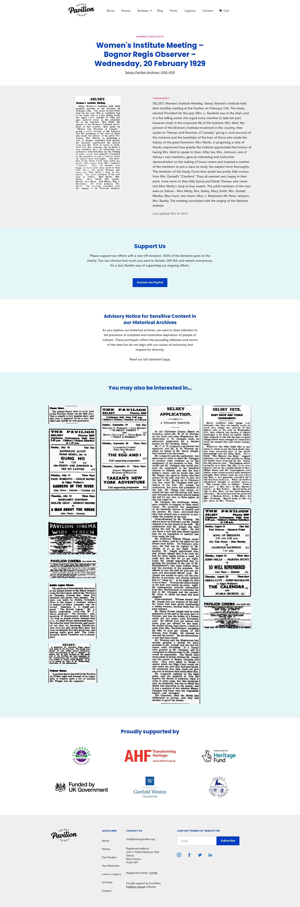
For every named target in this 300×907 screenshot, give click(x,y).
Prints (173, 10)
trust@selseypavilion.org (140, 839)
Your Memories (110, 865)
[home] (85, 10)
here (166, 359)
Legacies (190, 10)
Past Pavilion (109, 857)
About (110, 10)
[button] (143, 10)
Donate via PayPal (150, 282)
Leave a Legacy (111, 874)
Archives (143, 10)
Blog (160, 10)
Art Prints (107, 882)
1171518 (153, 872)
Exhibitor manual (135, 886)
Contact (208, 10)
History (126, 10)
